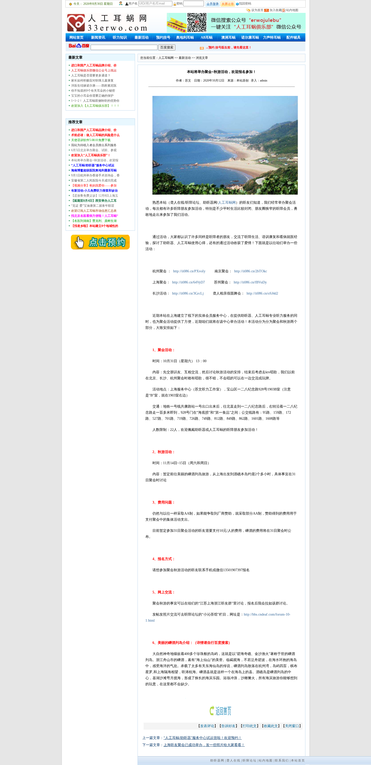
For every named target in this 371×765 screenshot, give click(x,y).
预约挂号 (163, 37)
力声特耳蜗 (272, 37)
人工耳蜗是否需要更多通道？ (91, 75)
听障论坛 (250, 760)
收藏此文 (271, 726)
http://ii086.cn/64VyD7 (188, 282)
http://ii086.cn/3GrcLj (188, 293)
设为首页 (257, 10)
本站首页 (298, 760)
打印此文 (250, 726)
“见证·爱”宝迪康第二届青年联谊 (92, 205)
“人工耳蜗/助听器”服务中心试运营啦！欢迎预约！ (203, 738)
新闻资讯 (98, 37)
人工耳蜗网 (166, 58)
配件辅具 (293, 37)
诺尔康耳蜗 (250, 37)
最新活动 (142, 37)
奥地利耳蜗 (185, 37)
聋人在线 (233, 760)
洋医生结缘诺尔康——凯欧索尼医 (94, 85)
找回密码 (245, 3)
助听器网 (217, 760)
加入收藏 (276, 10)
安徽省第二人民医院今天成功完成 (94, 180)
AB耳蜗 (207, 37)
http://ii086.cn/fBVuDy (250, 282)
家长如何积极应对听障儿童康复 (92, 80)
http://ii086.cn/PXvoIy (189, 271)
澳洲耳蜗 (228, 37)
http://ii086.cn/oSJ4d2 (262, 293)
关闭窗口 (292, 726)
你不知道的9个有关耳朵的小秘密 (93, 90)
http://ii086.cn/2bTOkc (250, 271)
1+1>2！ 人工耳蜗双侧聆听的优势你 (95, 100)
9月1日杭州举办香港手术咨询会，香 (95, 175)
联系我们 (282, 760)
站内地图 (292, 10)
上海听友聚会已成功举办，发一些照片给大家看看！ (204, 745)
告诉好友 (228, 726)
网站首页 (76, 37)
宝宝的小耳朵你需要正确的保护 (92, 95)
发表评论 (207, 726)
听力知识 (120, 37)
